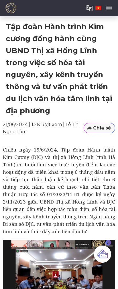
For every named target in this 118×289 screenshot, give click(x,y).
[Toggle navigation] (109, 8)
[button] (99, 128)
